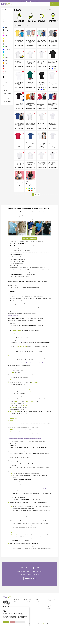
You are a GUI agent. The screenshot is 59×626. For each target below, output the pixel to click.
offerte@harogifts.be (28, 601)
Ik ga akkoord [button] (6, 621)
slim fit (48, 358)
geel (5, 38)
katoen (5, 90)
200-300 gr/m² (7, 85)
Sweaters (12, 431)
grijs (5, 43)
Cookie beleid (49, 604)
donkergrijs (7, 30)
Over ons (37, 601)
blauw (6, 27)
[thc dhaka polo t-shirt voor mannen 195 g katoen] (53, 38)
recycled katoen (7, 98)
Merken (37, 603)
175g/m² (28, 401)
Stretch (11, 403)
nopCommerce (32, 623)
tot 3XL (16, 484)
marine (6, 60)
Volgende (38, 194)
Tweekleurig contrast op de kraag (16, 379)
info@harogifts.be (27, 599)
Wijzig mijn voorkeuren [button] (20, 621)
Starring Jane (55, 623)
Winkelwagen (49, 608)
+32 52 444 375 (16, 601)
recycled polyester (7, 101)
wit (5, 74)
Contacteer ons (29, 578)
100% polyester (13, 407)
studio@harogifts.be (28, 603)
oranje (6, 63)
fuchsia (6, 35)
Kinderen (12, 372)
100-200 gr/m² (7, 82)
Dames (11, 368)
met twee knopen (20, 387)
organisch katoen (7, 93)
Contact (37, 606)
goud (6, 41)
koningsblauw (7, 49)
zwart (6, 76)
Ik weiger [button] (12, 621)
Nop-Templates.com (43, 623)
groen (6, 46)
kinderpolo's (16, 401)
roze (5, 71)
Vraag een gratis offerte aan (34, 1)
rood (5, 68)
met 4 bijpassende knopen (27, 391)
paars (6, 65)
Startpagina (42, 9)
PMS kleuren (49, 602)
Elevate (11, 420)
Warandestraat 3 (17, 603)
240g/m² (33, 401)
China (5, 21)
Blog (36, 604)
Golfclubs (14, 536)
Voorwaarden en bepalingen (50, 606)
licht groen (7, 54)
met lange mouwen (34, 382)
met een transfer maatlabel (21, 346)
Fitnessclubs (15, 534)
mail (23, 307)
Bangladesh (6, 19)
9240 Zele (15, 604)
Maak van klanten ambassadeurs (29, 238)
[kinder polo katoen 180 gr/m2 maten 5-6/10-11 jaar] (30, 181)
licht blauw (7, 52)
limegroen (6, 57)
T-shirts (11, 429)
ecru (5, 32)
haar (27, 405)
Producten (37, 599)
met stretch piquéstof (17, 330)
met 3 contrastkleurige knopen (27, 389)
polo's (42, 215)
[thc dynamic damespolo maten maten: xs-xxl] (42, 80)
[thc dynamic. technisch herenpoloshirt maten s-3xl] (53, 59)
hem (23, 405)
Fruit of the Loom (13, 418)
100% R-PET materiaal (14, 411)
